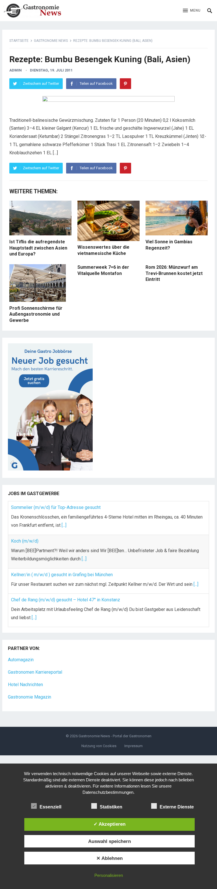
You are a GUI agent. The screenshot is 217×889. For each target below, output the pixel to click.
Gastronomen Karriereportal (35, 672)
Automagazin (21, 659)
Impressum (133, 746)
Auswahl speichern (109, 841)
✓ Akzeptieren (109, 824)
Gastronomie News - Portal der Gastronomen (115, 736)
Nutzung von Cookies (98, 746)
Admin (15, 70)
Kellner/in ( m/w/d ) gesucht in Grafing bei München (62, 574)
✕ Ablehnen (109, 858)
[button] (192, 11)
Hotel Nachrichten (25, 684)
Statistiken (111, 807)
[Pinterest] (125, 83)
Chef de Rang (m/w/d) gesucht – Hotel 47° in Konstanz (65, 599)
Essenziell (50, 807)
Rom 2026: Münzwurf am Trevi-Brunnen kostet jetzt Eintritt (174, 273)
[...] (64, 525)
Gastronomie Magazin (29, 697)
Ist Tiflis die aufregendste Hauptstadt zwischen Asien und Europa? (38, 248)
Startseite (19, 41)
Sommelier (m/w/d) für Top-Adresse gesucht (56, 507)
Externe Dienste (177, 807)
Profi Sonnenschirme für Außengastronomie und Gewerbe (35, 314)
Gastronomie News (51, 41)
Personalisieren (108, 875)
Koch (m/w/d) (24, 541)
